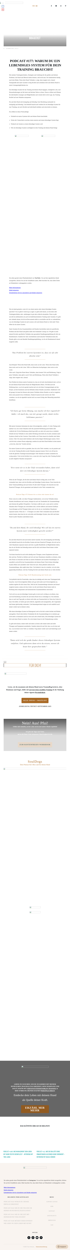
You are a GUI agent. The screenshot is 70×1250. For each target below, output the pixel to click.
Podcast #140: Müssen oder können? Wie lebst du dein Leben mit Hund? (18, 1222)
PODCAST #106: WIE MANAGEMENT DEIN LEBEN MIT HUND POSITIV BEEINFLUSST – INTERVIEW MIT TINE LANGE (18, 1154)
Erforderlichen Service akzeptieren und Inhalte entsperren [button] (25, 293)
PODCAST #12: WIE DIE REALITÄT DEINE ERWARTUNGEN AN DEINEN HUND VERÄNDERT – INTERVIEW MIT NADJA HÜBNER (51, 1154)
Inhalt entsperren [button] (14, 290)
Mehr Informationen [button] (15, 287)
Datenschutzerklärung (41, 1246)
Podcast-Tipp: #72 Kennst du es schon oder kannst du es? (35, 494)
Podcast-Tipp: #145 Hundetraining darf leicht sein (35, 575)
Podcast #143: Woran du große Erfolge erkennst (16, 1203)
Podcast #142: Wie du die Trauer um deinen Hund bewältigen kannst (18, 1209)
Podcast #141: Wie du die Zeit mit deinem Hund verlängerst (16, 1216)
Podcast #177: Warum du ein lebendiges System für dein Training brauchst (35, 34)
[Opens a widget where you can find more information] (62, 1247)
